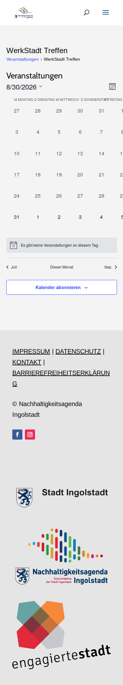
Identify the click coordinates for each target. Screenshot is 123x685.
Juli (14, 266)
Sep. (108, 266)
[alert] (61, 245)
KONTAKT (26, 362)
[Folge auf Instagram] (30, 434)
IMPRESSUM (31, 351)
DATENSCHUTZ (78, 351)
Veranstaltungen (22, 59)
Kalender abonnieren (58, 287)
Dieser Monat (61, 266)
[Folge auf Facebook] (17, 434)
